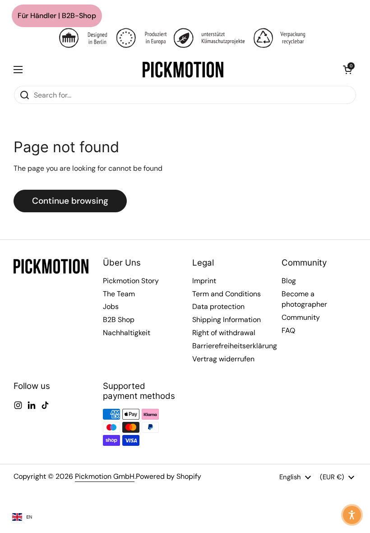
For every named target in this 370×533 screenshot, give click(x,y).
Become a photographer (304, 299)
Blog (289, 280)
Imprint (204, 280)
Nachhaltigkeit (126, 332)
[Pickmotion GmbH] (183, 70)
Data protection (218, 306)
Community (301, 317)
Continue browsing (70, 200)
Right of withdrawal (223, 332)
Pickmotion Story (131, 280)
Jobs (111, 306)
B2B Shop (118, 319)
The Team (119, 294)
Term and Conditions (226, 294)
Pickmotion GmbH (104, 476)
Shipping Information (226, 319)
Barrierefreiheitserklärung (234, 346)
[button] (347, 70)
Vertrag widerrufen (223, 359)
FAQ (288, 330)
